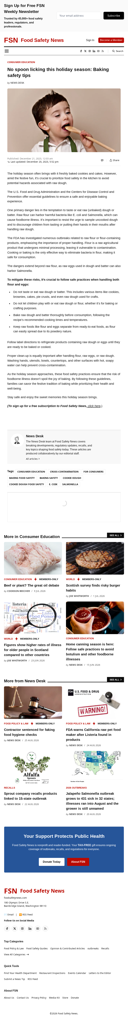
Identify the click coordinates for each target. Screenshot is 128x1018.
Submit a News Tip (14, 979)
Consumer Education (21, 62)
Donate (75, 997)
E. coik (53, 484)
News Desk (17, 82)
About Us (9, 997)
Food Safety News (68, 1013)
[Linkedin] (94, 51)
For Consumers (94, 471)
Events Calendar (77, 973)
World (70, 579)
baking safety (49, 477)
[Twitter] (85, 51)
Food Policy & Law (16, 723)
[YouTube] (98, 51)
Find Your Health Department (20, 973)
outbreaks (93, 948)
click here (93, 406)
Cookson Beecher (18, 591)
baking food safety (22, 477)
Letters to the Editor (100, 973)
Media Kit (54, 997)
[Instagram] (89, 51)
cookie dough (72, 477)
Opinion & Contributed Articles (67, 948)
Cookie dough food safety (26, 484)
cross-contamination (64, 471)
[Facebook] (81, 51)
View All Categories (14, 954)
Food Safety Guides (37, 948)
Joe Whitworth (79, 596)
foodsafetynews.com (15, 897)
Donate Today (51, 861)
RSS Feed (33, 979)
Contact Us (23, 997)
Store (65, 997)
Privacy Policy (39, 997)
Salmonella (70, 484)
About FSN (78, 861)
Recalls (9, 787)
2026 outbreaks (76, 787)
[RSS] (102, 51)
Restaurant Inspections (52, 973)
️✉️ (9, 914)
